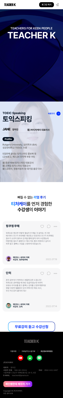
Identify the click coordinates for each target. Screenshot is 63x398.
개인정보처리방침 (46, 351)
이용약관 (13, 351)
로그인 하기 (46, 4)
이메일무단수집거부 (28, 351)
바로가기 (51, 113)
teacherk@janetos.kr (20, 375)
